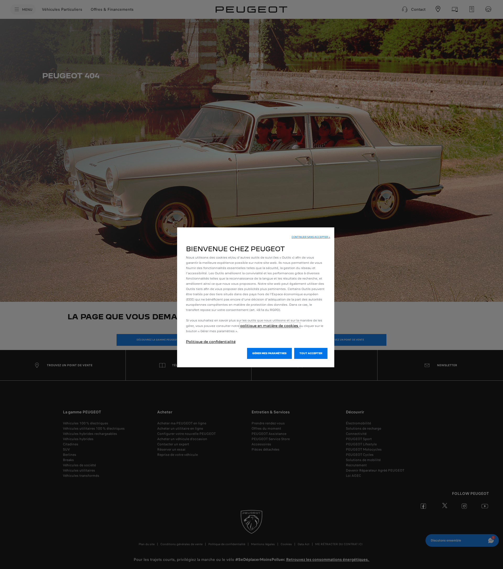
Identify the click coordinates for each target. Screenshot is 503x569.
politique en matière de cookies (269, 326)
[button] (311, 237)
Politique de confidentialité (211, 342)
